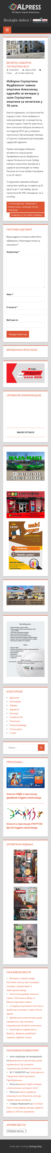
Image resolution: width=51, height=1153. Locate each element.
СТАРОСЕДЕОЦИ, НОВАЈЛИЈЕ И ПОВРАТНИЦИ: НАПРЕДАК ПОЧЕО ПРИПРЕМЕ (23, 206)
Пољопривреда (18, 725)
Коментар (13, 251)
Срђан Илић (30, 70)
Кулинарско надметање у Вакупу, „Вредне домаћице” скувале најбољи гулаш (22, 1033)
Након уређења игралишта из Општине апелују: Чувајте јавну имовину (24, 1095)
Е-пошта (12, 307)
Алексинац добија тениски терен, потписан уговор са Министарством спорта (22, 997)
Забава (13, 705)
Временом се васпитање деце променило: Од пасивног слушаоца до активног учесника (24, 1021)
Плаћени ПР (16, 717)
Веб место (12, 319)
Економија (15, 701)
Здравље (14, 709)
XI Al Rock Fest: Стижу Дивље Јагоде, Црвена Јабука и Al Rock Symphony (25, 1107)
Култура (14, 713)
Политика (15, 721)
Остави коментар (25, 73)
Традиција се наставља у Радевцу (26, 215)
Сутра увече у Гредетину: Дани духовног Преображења (25, 1076)
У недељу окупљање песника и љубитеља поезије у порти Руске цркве (25, 1009)
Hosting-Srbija (35, 1146)
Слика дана (16, 729)
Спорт (9, 73)
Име (10, 294)
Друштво (14, 697)
